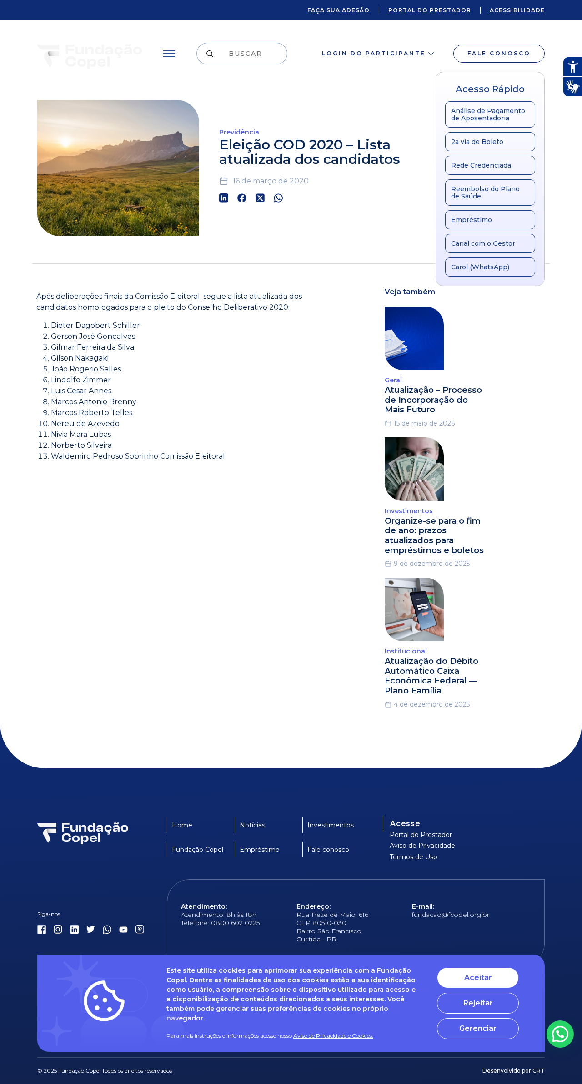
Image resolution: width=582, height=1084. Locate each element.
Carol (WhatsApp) (480, 267)
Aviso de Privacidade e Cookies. (333, 1035)
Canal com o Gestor (483, 243)
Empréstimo (471, 220)
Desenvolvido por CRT (513, 1070)
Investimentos (330, 825)
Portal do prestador (429, 10)
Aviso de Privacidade (422, 845)
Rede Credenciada (481, 165)
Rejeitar (478, 1003)
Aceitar (478, 977)
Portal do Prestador (421, 835)
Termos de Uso (413, 857)
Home (182, 825)
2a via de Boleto (477, 142)
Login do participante (374, 53)
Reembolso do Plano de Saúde (485, 192)
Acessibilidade (517, 10)
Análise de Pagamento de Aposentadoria (488, 114)
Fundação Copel (197, 850)
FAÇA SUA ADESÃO (338, 10)
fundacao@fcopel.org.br (450, 915)
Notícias (252, 825)
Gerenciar (478, 1028)
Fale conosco (499, 53)
